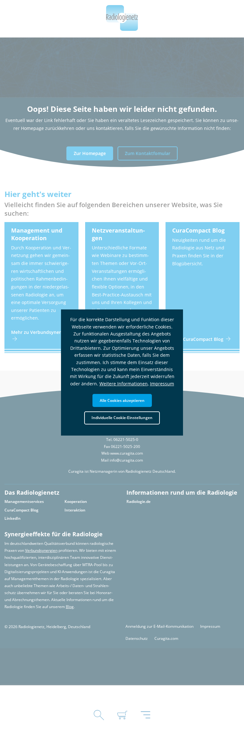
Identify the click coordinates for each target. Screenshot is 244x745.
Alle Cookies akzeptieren (122, 400)
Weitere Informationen (123, 384)
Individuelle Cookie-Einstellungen (122, 417)
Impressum (162, 384)
